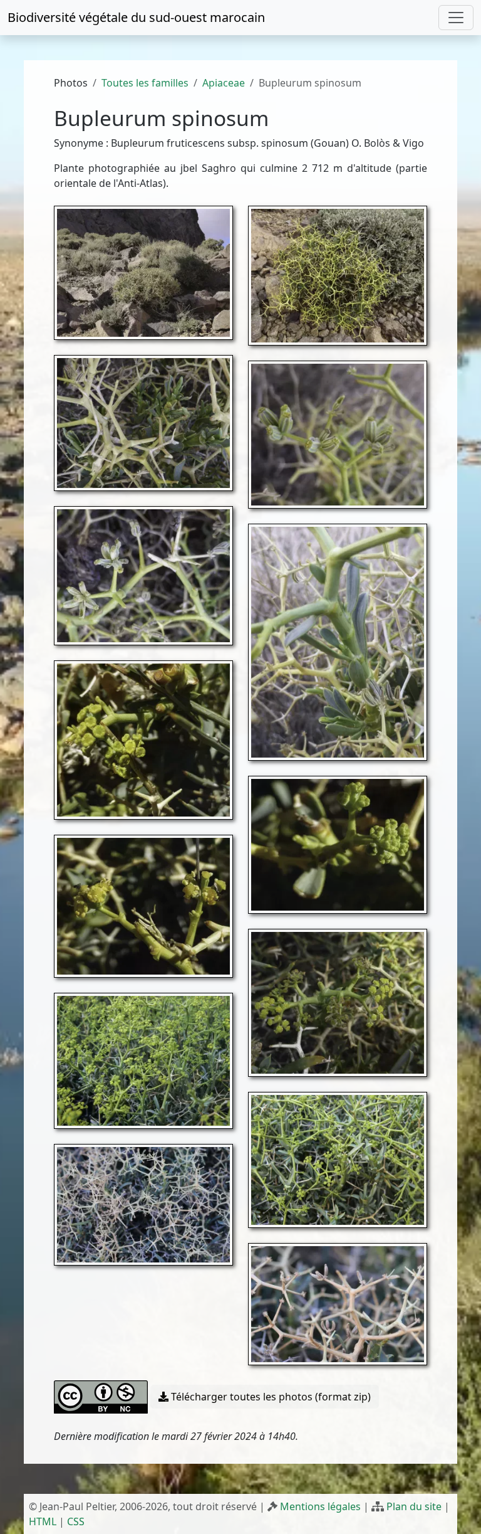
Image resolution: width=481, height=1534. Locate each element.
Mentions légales (320, 1506)
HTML (42, 1521)
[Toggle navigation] (455, 17)
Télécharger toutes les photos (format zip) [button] (269, 1397)
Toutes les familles (145, 83)
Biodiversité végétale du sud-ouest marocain (136, 17)
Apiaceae (223, 83)
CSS (76, 1521)
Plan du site (414, 1506)
